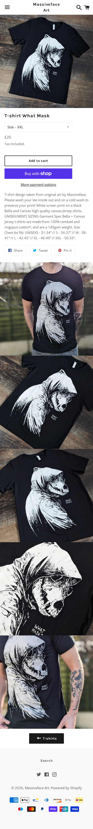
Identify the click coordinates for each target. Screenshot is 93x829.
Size (10, 127)
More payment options (38, 184)
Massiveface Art (46, 7)
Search (46, 761)
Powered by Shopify (66, 788)
